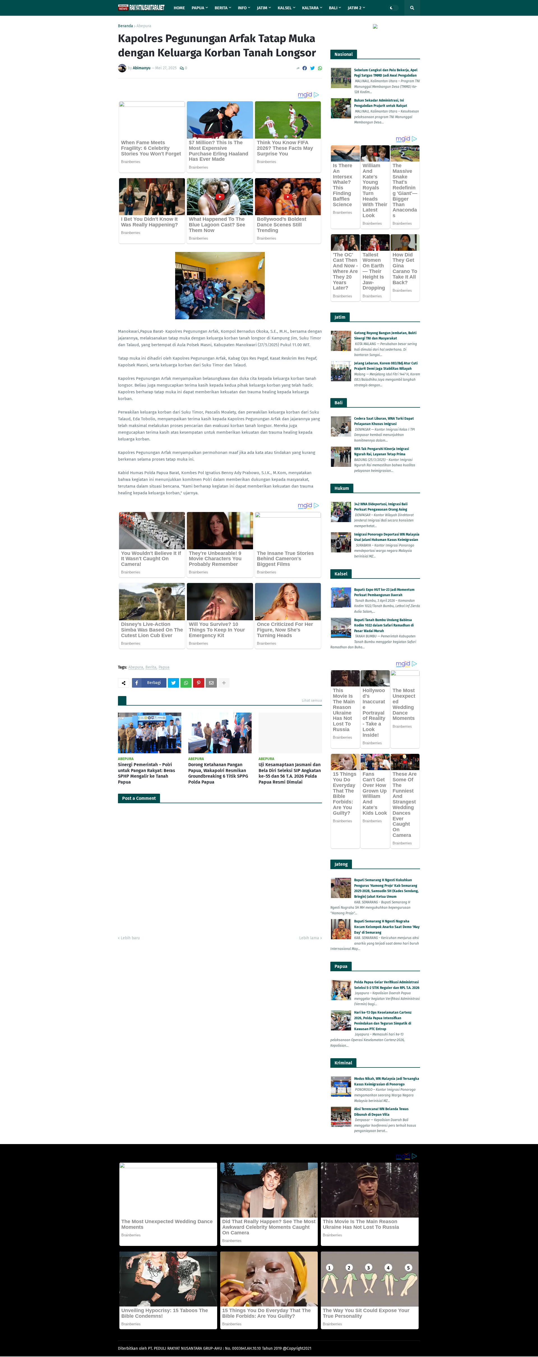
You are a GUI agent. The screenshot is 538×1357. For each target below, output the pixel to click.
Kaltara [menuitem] (310, 7)
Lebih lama (309, 938)
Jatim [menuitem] (262, 7)
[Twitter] (312, 68)
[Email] (211, 683)
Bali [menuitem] (333, 7)
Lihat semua (312, 700)
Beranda (125, 26)
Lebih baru (130, 938)
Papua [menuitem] (198, 7)
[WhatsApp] (320, 68)
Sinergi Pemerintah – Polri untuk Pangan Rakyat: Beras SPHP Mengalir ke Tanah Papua (146, 773)
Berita (150, 667)
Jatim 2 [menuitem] (354, 7)
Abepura (143, 26)
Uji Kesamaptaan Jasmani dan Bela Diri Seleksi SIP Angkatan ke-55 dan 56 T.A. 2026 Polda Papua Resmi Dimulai (290, 773)
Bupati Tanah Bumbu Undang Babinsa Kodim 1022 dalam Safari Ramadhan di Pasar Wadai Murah (384, 625)
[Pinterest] (198, 683)
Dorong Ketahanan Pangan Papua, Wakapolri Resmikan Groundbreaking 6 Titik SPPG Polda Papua (218, 773)
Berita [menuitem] (221, 7)
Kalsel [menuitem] (285, 7)
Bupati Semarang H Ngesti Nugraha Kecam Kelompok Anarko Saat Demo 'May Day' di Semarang (386, 926)
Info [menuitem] (242, 7)
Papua (164, 667)
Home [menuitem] (179, 7)
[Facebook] (304, 68)
